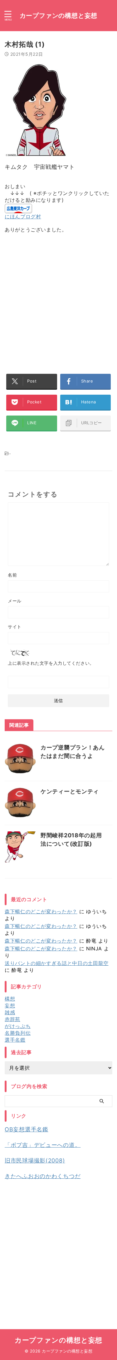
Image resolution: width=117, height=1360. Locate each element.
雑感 (10, 1012)
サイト (15, 626)
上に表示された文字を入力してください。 (51, 663)
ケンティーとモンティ (70, 791)
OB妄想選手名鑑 (26, 1129)
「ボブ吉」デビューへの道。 (42, 1145)
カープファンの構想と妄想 (59, 15)
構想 (10, 999)
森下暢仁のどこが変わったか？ (41, 911)
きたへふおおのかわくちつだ (42, 1176)
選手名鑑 (15, 1040)
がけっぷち (18, 1026)
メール (15, 600)
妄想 (10, 1005)
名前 (12, 575)
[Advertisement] (58, 300)
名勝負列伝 (18, 1033)
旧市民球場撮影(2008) (35, 1160)
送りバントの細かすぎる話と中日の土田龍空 (57, 963)
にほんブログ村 (23, 216)
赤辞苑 (12, 1019)
